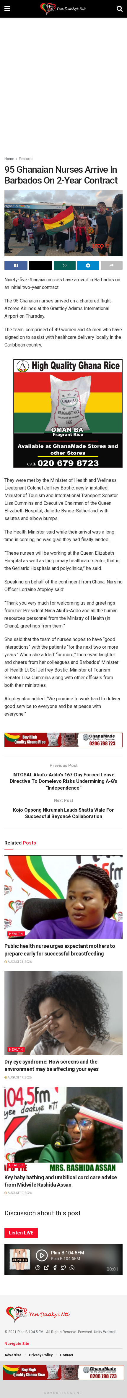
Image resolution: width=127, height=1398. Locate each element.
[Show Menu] (7, 9)
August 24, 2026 (19, 961)
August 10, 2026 (19, 1193)
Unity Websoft (105, 1332)
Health (16, 934)
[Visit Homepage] (63, 9)
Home (9, 159)
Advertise (13, 1355)
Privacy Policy (41, 1355)
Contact (66, 1355)
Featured (26, 159)
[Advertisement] (63, 84)
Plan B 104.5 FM (30, 1332)
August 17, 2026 (19, 1077)
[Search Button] (120, 9)
